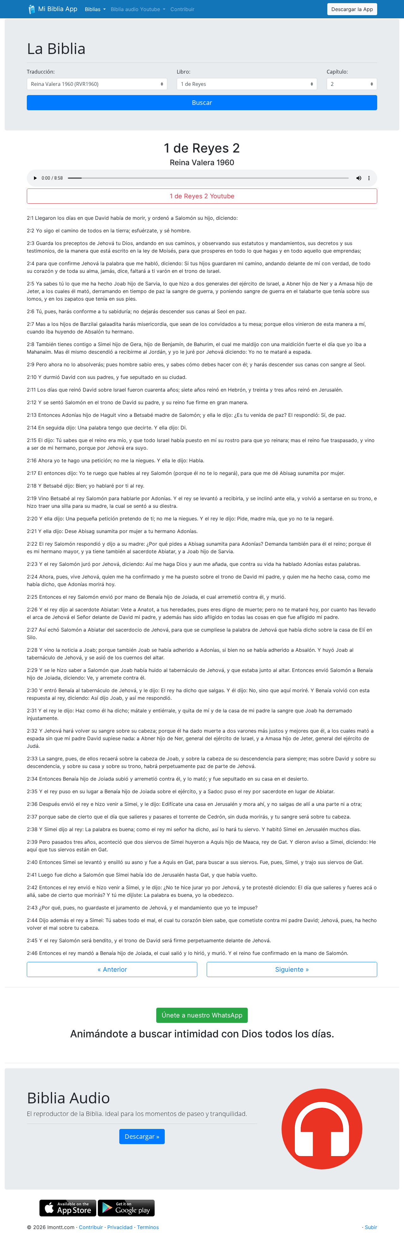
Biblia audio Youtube (136, 9)
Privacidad (120, 1227)
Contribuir (182, 9)
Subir (371, 1227)
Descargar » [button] (142, 1136)
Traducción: (41, 71)
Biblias (93, 9)
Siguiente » (292, 969)
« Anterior (112, 969)
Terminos (148, 1227)
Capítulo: (337, 71)
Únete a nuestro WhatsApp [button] (202, 1015)
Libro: (183, 71)
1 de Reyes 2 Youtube (202, 196)
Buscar (202, 102)
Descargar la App (352, 9)
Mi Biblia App (56, 9)
